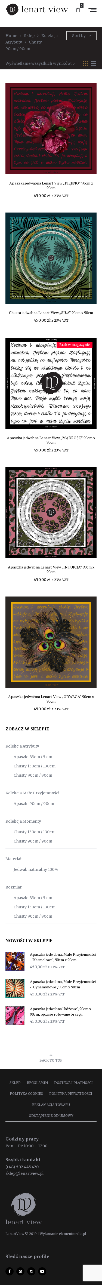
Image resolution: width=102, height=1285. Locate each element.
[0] (78, 10)
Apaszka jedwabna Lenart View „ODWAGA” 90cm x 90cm (51, 699)
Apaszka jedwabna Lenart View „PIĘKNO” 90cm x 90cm (51, 185)
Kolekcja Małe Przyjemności (32, 793)
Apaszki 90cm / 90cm (34, 803)
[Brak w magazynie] (51, 382)
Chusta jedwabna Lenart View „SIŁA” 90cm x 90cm (51, 312)
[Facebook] (9, 1271)
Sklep (15, 1083)
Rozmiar (13, 887)
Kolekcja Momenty (23, 821)
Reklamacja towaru (51, 1105)
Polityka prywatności (70, 1094)
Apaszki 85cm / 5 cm (33, 756)
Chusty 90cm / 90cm (33, 775)
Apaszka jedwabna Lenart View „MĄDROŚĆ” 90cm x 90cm (51, 440)
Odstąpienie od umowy (51, 1116)
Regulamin (37, 1083)
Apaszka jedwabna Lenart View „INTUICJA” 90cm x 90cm (51, 569)
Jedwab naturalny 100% (36, 869)
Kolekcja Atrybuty (22, 746)
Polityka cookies (26, 1094)
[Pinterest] (20, 1271)
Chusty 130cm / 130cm (34, 766)
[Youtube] (42, 1271)
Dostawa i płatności (73, 1083)
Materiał (13, 858)
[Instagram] (31, 1271)
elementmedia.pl (72, 1234)
